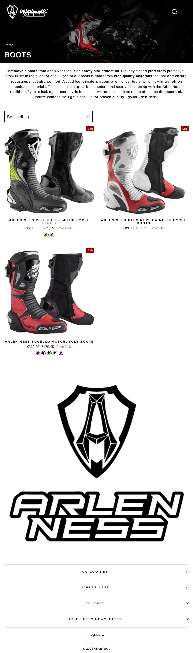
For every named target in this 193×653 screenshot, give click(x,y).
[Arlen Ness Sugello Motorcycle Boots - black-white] (55, 353)
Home (8, 45)
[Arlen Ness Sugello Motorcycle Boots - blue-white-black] (43, 353)
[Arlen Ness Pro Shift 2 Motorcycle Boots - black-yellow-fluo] (46, 235)
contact (95, 603)
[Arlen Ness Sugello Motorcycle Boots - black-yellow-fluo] (49, 353)
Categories (95, 571)
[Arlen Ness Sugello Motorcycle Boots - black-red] (38, 353)
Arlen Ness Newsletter (95, 619)
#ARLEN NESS (95, 587)
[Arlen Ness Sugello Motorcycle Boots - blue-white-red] (61, 353)
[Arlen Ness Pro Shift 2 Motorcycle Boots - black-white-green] (52, 235)
